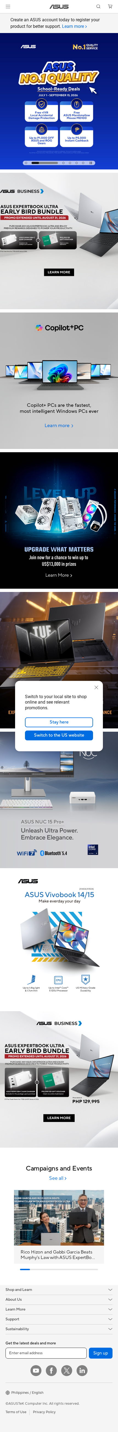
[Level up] (59, 520)
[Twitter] (66, 1370)
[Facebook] (51, 1370)
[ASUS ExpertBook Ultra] (59, 1079)
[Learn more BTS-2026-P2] (59, 168)
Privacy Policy (44, 1412)
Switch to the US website (59, 735)
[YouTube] (35, 1370)
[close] (96, 687)
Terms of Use (15, 1412)
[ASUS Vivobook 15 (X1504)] (59, 939)
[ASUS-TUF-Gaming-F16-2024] (59, 660)
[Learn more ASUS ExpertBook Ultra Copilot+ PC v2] (59, 308)
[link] (59, 7)
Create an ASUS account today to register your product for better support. (55, 23)
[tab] (26, 163)
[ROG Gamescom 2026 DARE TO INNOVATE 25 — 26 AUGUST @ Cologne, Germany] (59, 94)
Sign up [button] (100, 1353)
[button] (7, 6)
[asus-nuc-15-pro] (59, 800)
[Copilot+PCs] (59, 380)
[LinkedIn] (82, 1370)
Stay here (59, 722)
